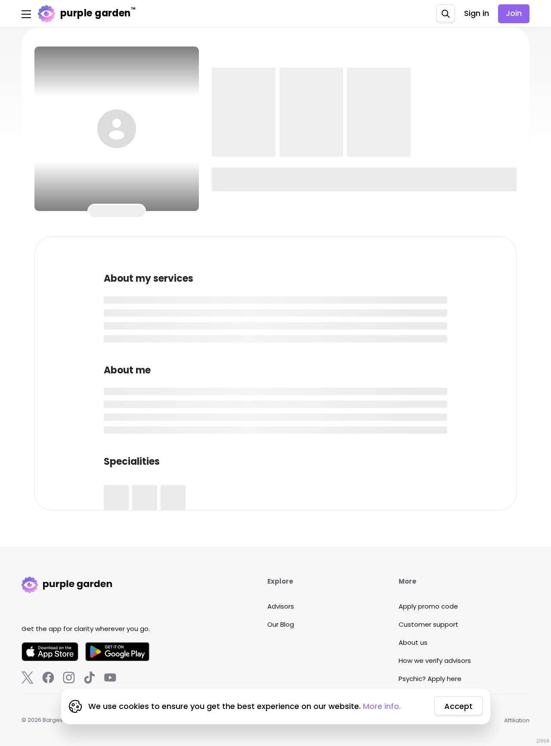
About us (413, 642)
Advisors (280, 606)
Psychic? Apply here (430, 678)
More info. (382, 706)
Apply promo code (428, 606)
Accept (458, 706)
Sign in (476, 13)
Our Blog (280, 624)
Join (514, 13)
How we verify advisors (435, 660)
